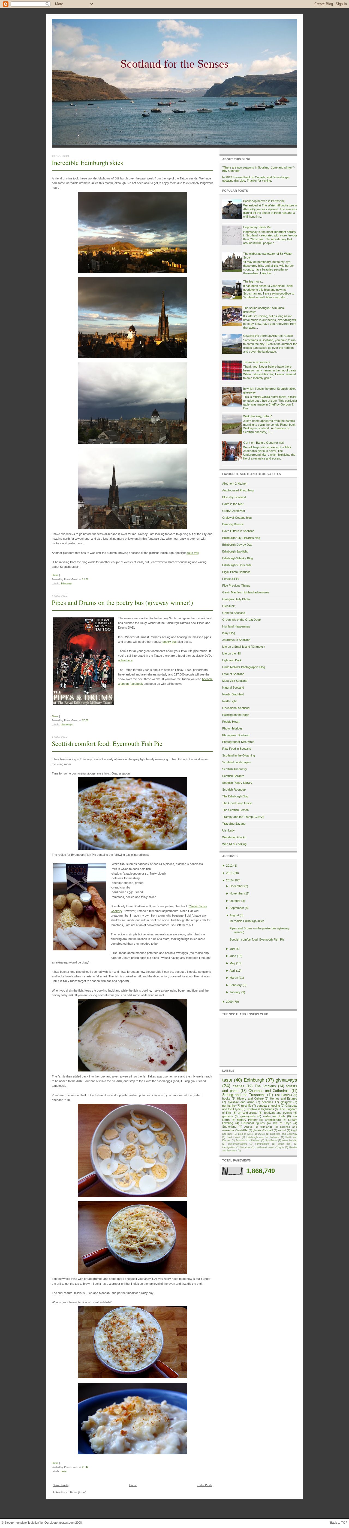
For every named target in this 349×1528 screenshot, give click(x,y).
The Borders (283, 1095)
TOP (344, 1522)
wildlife (243, 1130)
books (226, 1098)
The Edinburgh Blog (235, 796)
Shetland (255, 1140)
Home (133, 1485)
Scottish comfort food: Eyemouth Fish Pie (107, 743)
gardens (227, 1116)
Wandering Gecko (234, 837)
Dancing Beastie (233, 524)
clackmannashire (237, 1143)
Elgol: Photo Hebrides (236, 572)
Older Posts (204, 1485)
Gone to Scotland (233, 612)
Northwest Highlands (260, 1109)
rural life (246, 1105)
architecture (273, 1119)
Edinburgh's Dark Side (237, 565)
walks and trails (274, 1116)
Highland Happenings (236, 626)
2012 (229, 865)
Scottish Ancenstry (234, 769)
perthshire (229, 1105)
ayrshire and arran (241, 1102)
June (233, 955)
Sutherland (229, 1126)
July (232, 948)
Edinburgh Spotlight (235, 551)
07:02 (85, 720)
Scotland (240, 1140)
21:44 (85, 1467)
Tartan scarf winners (256, 362)
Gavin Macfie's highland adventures (245, 592)
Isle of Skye (282, 1123)
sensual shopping (268, 1105)
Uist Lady (228, 830)
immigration (228, 1147)
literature (245, 1147)
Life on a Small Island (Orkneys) (243, 646)
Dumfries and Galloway (283, 1134)
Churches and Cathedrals (269, 1091)
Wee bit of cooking (234, 844)
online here (125, 660)
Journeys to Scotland (236, 639)
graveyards (248, 1116)
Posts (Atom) (78, 1492)
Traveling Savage (233, 823)
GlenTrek (228, 606)
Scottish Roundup (234, 789)
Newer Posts (60, 1485)
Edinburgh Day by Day (237, 544)
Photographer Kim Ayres (238, 741)
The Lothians (265, 1086)
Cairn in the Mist (232, 504)
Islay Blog (228, 633)
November (236, 893)
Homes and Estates (283, 1098)
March (234, 977)
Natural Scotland (233, 687)
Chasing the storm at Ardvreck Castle (268, 335)
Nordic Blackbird (233, 694)
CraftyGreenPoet (233, 510)
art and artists (247, 1112)
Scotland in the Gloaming (238, 755)
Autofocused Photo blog (238, 490)
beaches (267, 1102)
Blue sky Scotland (234, 497)
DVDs (261, 1134)
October (235, 900)
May (232, 963)
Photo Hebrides (232, 728)
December (236, 886)
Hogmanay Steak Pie (257, 227)
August (234, 915)
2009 (229, 1001)
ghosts (257, 1130)
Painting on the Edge (235, 714)
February (236, 985)
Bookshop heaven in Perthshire (264, 201)
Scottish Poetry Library (237, 782)
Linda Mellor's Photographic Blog (243, 667)
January (235, 992)
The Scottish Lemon (235, 810)
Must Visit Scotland (234, 680)
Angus (248, 1126)
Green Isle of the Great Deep (241, 619)
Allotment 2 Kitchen (234, 483)
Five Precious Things (236, 585)
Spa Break (271, 1140)
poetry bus (170, 641)
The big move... (253, 281)
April (232, 970)
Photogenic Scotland (235, 735)
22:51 (85, 579)
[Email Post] (89, 579)
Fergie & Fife (230, 578)
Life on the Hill (231, 653)
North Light (229, 701)
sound (282, 1130)
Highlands (266, 1126)
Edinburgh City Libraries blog (241, 537)
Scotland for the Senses (174, 64)
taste (64, 1471)
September (237, 907)
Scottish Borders (233, 775)
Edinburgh (66, 583)
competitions (262, 1143)
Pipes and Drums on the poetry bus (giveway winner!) (122, 602)
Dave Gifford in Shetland (238, 531)
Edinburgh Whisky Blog (237, 558)
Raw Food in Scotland (236, 748)
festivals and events (278, 1112)
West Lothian (289, 1140)
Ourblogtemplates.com (59, 1522)
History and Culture (250, 1098)
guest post (285, 1143)
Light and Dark (232, 660)
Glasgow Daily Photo (236, 599)
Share (55, 575)
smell (269, 1130)
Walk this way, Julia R (257, 416)
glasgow (286, 1102)
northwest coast (265, 1147)
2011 (229, 873)
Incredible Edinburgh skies (87, 162)
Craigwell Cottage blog (237, 517)
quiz (281, 1147)
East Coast (233, 1137)
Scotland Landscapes (236, 762)
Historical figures (253, 1123)
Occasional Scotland (235, 708)
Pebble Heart (230, 721)
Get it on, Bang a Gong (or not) (263, 442)
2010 (229, 880)
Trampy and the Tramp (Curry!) (243, 816)
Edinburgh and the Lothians (262, 1137)
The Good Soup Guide (237, 803)
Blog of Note (245, 1134)
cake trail (192, 552)
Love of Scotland (233, 674)
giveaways (67, 724)
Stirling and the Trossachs (244, 1095)
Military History (247, 1119)
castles (238, 1086)
